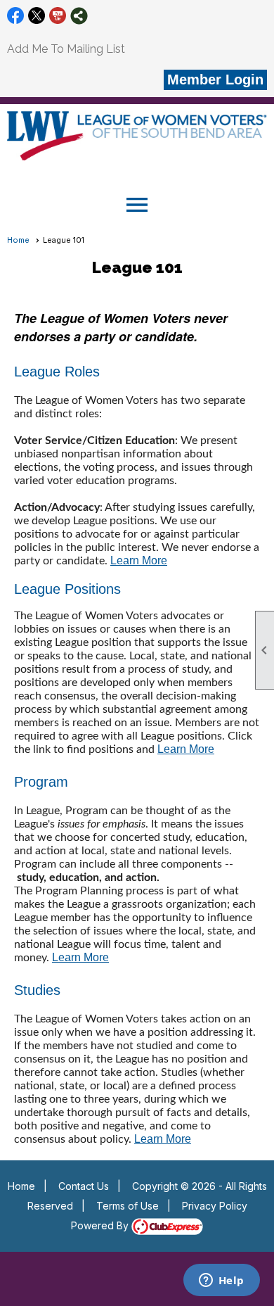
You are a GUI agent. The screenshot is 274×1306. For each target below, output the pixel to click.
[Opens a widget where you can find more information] (221, 1281)
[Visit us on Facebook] (16, 16)
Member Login (215, 79)
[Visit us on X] (37, 16)
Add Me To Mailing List (66, 49)
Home (18, 240)
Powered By (101, 1225)
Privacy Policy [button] (214, 1206)
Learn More (138, 560)
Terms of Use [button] (127, 1206)
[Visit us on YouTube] (58, 16)
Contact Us (83, 1186)
